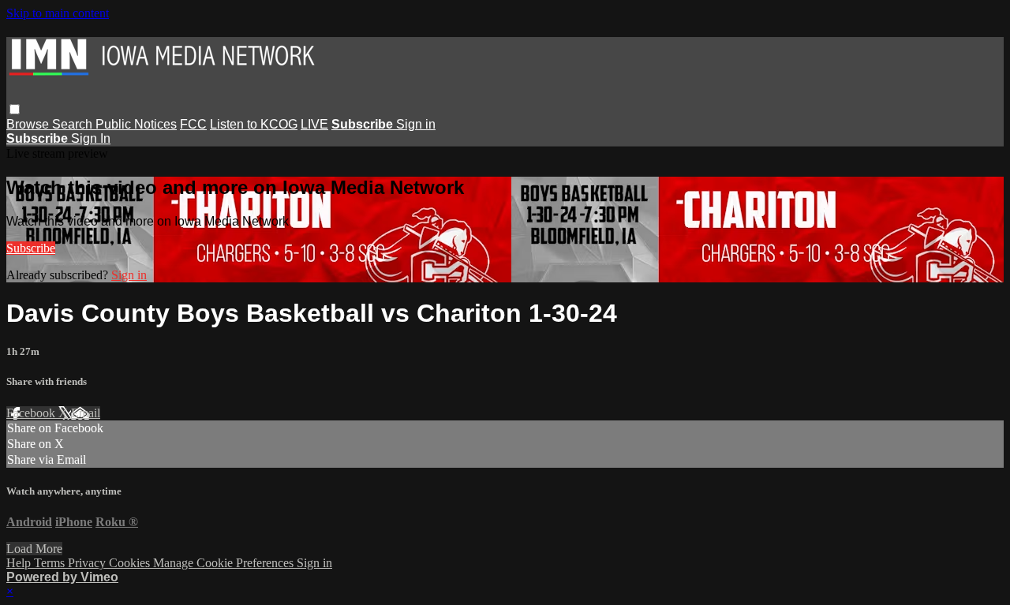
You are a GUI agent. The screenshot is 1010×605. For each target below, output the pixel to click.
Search (73, 124)
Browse (29, 124)
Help (20, 563)
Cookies (131, 563)
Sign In (90, 138)
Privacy (88, 563)
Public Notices (136, 124)
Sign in (416, 124)
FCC (193, 124)
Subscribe (30, 248)
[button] (14, 109)
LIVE (314, 124)
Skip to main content (57, 13)
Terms (51, 563)
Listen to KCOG (253, 124)
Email (85, 413)
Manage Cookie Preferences (225, 563)
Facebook (32, 413)
